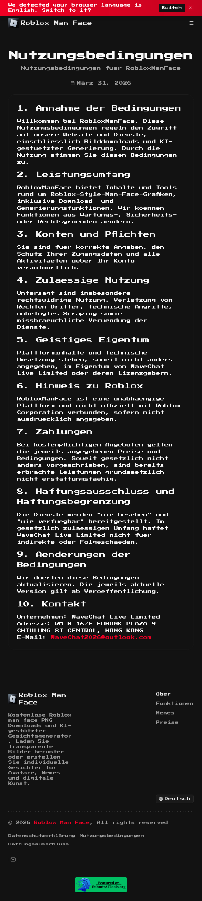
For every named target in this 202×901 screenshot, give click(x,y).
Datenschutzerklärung (41, 835)
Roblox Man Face (62, 823)
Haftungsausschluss (38, 844)
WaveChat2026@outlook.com (101, 637)
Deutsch (178, 799)
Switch (172, 7)
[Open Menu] (191, 23)
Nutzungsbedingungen (112, 835)
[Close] (190, 8)
